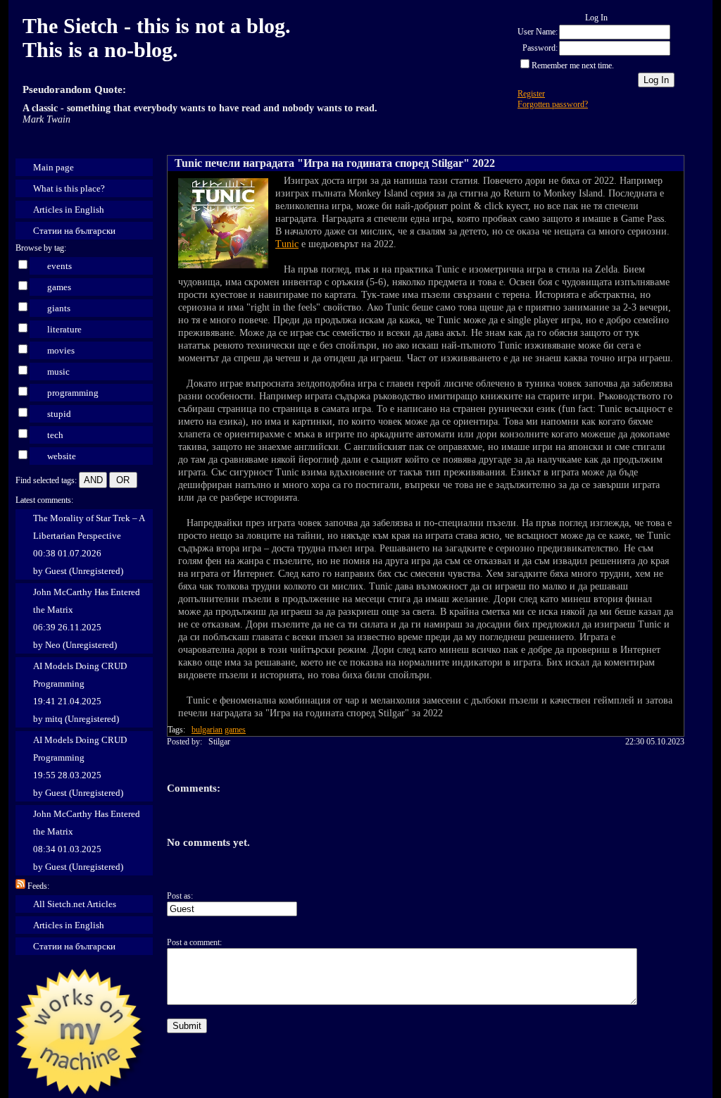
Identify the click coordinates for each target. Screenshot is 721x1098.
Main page (53, 167)
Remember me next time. (573, 65)
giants (58, 308)
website (61, 456)
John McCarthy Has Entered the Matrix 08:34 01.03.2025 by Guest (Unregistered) (86, 840)
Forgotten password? (553, 104)
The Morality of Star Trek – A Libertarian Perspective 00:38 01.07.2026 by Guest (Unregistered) (89, 544)
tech (55, 435)
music (58, 371)
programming (73, 392)
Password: (540, 48)
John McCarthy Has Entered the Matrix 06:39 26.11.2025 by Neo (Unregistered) (86, 618)
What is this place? (69, 188)
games (59, 287)
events (59, 266)
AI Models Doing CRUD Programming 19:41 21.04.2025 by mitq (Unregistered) (80, 692)
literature (64, 329)
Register (531, 94)
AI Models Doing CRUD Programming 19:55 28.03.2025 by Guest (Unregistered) (80, 766)
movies (61, 350)
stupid (59, 413)
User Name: (538, 32)
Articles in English (68, 209)
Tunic (287, 244)
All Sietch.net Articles (74, 904)
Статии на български (74, 230)
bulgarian (207, 730)
